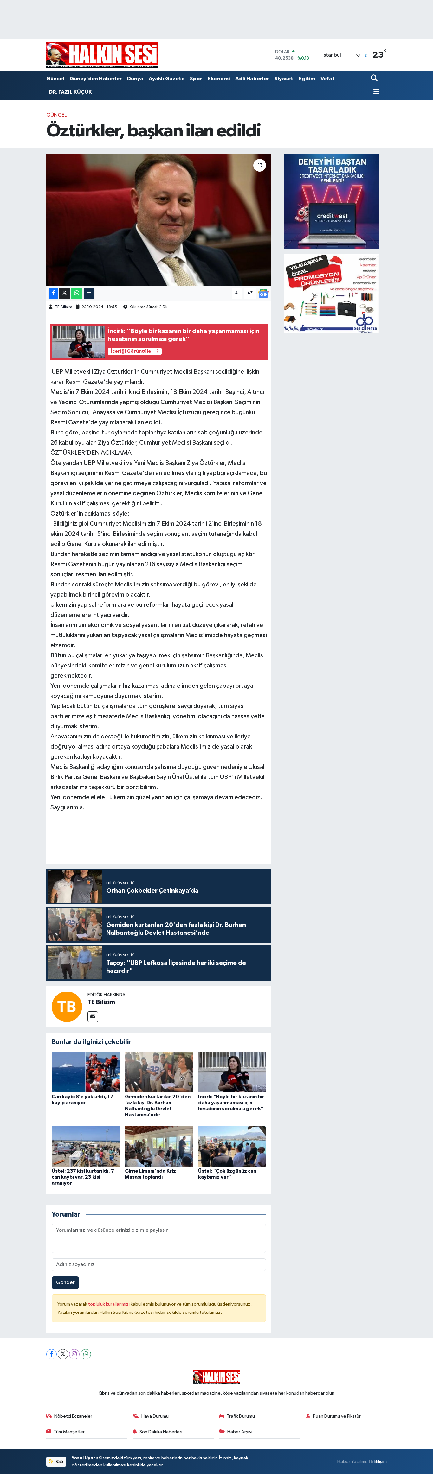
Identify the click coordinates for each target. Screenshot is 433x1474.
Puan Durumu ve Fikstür (337, 1416)
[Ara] (375, 78)
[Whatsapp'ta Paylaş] (76, 293)
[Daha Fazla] (89, 293)
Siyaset (284, 78)
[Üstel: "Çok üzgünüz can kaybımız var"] (232, 1146)
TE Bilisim (63, 307)
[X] (63, 1354)
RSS (59, 1461)
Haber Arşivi (239, 1431)
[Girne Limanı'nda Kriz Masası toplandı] (159, 1146)
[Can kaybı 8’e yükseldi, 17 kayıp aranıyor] (86, 1071)
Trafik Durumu (241, 1416)
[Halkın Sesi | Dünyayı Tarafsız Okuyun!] (102, 55)
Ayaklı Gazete (166, 78)
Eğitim (307, 78)
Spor (196, 78)
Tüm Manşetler (69, 1431)
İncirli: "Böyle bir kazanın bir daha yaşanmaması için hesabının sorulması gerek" (231, 1102)
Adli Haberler (252, 78)
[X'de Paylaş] (64, 293)
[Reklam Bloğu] (331, 201)
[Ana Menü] (375, 92)
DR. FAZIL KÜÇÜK (70, 92)
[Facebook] (51, 1354)
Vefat (327, 78)
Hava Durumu (155, 1416)
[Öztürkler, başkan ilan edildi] (159, 219)
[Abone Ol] (263, 293)
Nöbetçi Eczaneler (73, 1416)
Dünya (135, 78)
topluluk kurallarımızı (109, 1304)
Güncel (55, 78)
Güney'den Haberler (96, 78)
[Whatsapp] (86, 1354)
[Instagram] (74, 1354)
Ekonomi (219, 78)
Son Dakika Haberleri (160, 1431)
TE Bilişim (377, 1461)
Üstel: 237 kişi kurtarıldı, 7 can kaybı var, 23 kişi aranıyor (83, 1177)
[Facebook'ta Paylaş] (53, 293)
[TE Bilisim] (67, 1006)
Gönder (65, 1282)
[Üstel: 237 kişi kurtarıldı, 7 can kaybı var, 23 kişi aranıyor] (86, 1146)
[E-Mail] (92, 1016)
